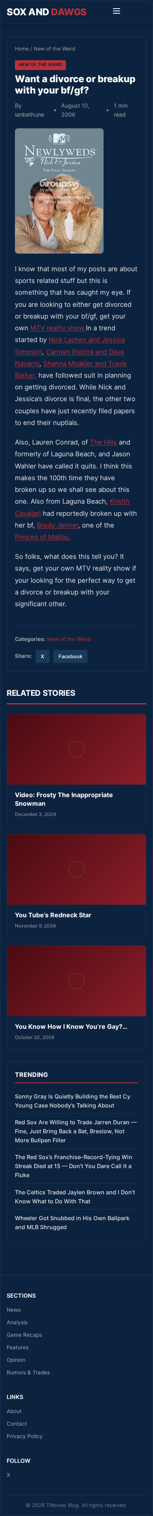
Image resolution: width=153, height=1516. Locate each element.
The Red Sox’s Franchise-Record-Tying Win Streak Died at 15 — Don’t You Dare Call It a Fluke (73, 1166)
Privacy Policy (25, 1436)
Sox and (47, 12)
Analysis (17, 1322)
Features (18, 1347)
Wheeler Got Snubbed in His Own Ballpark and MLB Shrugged (72, 1222)
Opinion (16, 1360)
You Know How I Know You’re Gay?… (71, 1026)
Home (22, 49)
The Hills (103, 442)
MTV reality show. (58, 328)
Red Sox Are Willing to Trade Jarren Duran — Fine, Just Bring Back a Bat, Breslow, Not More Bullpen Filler (76, 1131)
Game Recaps (24, 1335)
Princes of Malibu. (43, 537)
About (14, 1411)
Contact (17, 1424)
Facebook (70, 656)
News (14, 1310)
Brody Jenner (57, 525)
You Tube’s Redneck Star (53, 915)
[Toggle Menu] (116, 12)
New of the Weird (54, 49)
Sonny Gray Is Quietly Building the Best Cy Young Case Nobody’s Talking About (72, 1101)
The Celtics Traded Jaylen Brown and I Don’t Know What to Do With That (75, 1197)
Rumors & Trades (28, 1372)
